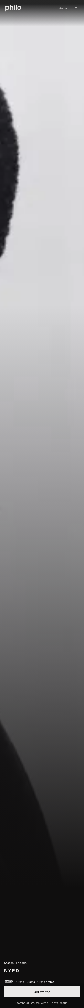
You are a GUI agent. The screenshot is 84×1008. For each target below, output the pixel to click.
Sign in (63, 8)
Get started (42, 992)
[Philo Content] (76, 8)
